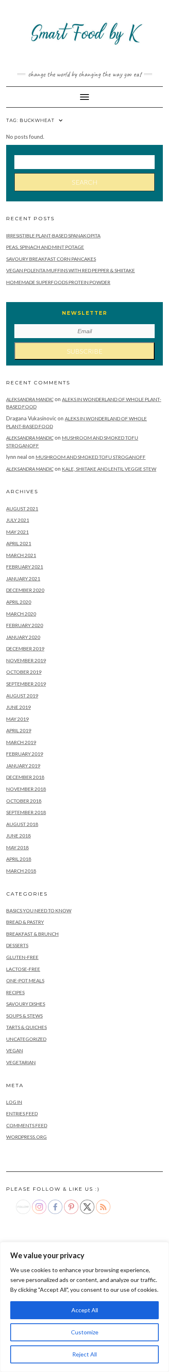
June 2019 (18, 707)
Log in (14, 1102)
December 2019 (25, 648)
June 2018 (18, 836)
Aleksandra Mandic (29, 399)
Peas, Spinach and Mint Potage (45, 247)
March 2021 (21, 555)
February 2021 (24, 567)
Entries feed (22, 1113)
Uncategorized (26, 1039)
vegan (14, 1050)
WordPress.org (26, 1137)
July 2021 (17, 520)
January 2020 (23, 637)
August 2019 (22, 696)
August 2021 (22, 508)
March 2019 (21, 742)
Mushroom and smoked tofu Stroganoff (91, 457)
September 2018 (26, 812)
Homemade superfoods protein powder (58, 282)
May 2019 (17, 719)
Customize (84, 1332)
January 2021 (23, 578)
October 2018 (23, 801)
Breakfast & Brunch (32, 934)
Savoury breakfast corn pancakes (51, 259)
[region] (84, 1307)
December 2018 (25, 777)
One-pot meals (25, 980)
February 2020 (24, 625)
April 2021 (18, 543)
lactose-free (23, 969)
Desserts (17, 945)
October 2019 (23, 672)
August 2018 (22, 824)
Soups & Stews (24, 1016)
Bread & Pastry (25, 922)
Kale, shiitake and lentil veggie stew (109, 469)
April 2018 (18, 859)
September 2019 (26, 684)
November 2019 (26, 660)
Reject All (84, 1354)
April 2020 (18, 602)
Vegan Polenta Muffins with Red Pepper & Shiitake (70, 270)
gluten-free (22, 957)
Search (85, 182)
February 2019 (24, 754)
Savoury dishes (25, 1004)
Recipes (15, 992)
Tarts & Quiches (26, 1027)
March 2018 (21, 871)
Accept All (84, 1310)
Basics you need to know (38, 910)
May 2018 (17, 847)
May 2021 (17, 532)
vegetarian (21, 1062)
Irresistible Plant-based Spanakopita (53, 235)
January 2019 (23, 766)
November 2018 (26, 789)
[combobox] (84, 162)
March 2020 (21, 614)
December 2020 (25, 590)
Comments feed (26, 1125)
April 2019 (18, 730)
